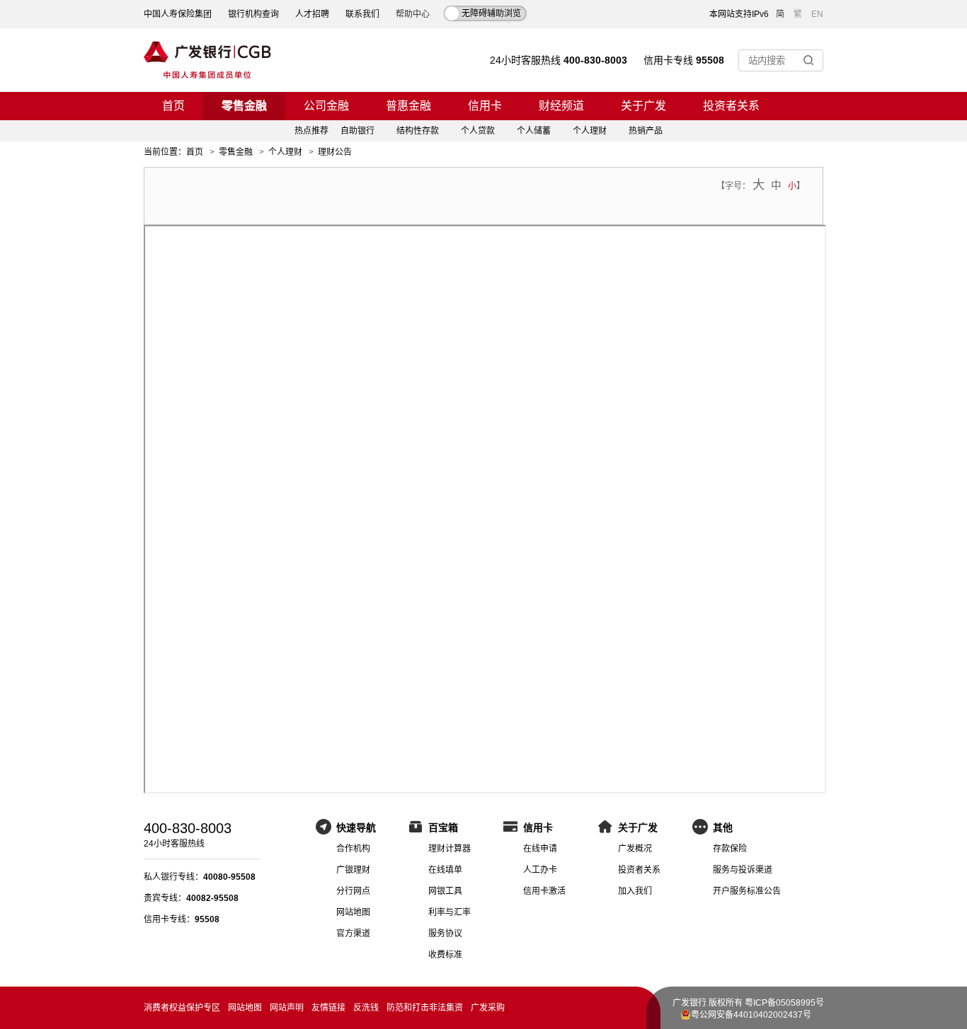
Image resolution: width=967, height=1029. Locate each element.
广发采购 (488, 1008)
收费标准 (445, 955)
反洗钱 (366, 1008)
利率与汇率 (449, 912)
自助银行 (357, 131)
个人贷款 (478, 131)
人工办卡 (540, 870)
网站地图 (353, 912)
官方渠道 (353, 933)
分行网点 (353, 891)
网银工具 (445, 891)
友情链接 (328, 1008)
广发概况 (635, 849)
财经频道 (561, 106)
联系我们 (362, 14)
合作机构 (353, 849)
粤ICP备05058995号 (784, 1003)
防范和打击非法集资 (425, 1008)
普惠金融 (408, 106)
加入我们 (635, 891)
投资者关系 (731, 106)
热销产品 (646, 131)
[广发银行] (207, 60)
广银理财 (353, 870)
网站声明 (287, 1008)
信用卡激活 (544, 891)
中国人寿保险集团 (178, 14)
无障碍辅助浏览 (491, 13)
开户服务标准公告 (747, 891)
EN (817, 14)
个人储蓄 (534, 131)
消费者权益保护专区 (182, 1008)
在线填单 (445, 870)
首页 (173, 106)
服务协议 (445, 933)
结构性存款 (417, 131)
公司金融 (326, 106)
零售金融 (244, 106)
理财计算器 (449, 849)
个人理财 (590, 131)
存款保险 (730, 849)
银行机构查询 (253, 14)
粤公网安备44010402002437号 (751, 1015)
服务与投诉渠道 (742, 870)
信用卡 (485, 106)
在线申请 (540, 849)
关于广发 (643, 106)
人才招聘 (312, 14)
